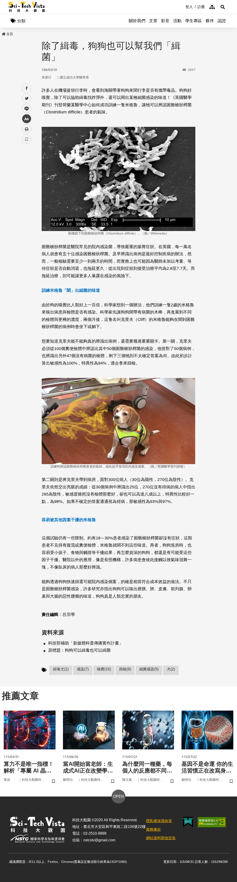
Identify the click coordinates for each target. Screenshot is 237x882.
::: (182, 6)
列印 (26, 129)
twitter (26, 98)
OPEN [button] (118, 796)
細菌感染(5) (149, 669)
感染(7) (83, 669)
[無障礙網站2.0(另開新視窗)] (212, 822)
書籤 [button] (26, 139)
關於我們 (137, 20)
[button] (223, 7)
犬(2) (171, 669)
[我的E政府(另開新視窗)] (188, 822)
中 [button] (26, 119)
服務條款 (153, 829)
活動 (177, 20)
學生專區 (193, 20)
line (25, 109)
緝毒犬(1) (61, 669)
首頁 (9, 34)
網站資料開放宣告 (161, 838)
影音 (165, 20)
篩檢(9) (125, 669)
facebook (26, 88)
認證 (222, 20)
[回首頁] (26, 7)
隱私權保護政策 (159, 821)
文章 (153, 20)
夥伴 (210, 20)
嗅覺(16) (104, 669)
